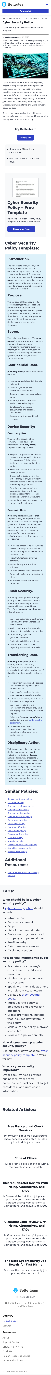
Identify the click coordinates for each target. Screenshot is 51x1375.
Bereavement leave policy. (20, 799)
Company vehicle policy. (19, 813)
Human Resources (10, 18)
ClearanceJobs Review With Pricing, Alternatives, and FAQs (25, 1225)
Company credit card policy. (21, 806)
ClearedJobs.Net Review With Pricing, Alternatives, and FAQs (25, 1186)
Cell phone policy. (16, 802)
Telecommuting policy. (18, 834)
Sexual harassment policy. (20, 848)
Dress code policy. (16, 823)
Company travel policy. (18, 809)
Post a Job (25, 11)
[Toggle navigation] (47, 4)
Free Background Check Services (25, 1128)
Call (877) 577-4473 (12, 1346)
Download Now (21, 229)
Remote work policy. (17, 851)
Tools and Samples (29, 18)
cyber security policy (19, 908)
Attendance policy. (16, 841)
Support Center (10, 1342)
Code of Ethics (25, 1158)
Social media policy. (17, 830)
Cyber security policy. (18, 820)
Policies (43, 18)
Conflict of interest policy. (20, 816)
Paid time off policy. (17, 827)
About (5, 1337)
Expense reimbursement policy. (22, 845)
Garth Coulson (11, 37)
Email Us (7, 1351)
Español (6, 1325)
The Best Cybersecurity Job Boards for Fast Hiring (25, 1262)
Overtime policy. (15, 837)
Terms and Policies (12, 1360)
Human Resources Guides (16, 1356)
